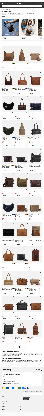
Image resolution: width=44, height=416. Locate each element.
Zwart (13, 63)
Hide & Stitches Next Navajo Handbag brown (21, 338)
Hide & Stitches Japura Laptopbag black (21, 314)
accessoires (24, 354)
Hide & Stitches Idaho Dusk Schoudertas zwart (5, 339)
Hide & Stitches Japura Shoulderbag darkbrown (5, 192)
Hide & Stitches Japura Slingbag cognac (34, 338)
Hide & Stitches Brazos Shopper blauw (34, 114)
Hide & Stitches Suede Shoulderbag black (7, 114)
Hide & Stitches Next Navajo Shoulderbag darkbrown (6, 167)
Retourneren (4, 398)
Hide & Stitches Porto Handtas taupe (7, 289)
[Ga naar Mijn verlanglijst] (38, 3)
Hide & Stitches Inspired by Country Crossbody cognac (33, 315)
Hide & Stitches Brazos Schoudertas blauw (8, 215)
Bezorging (3, 393)
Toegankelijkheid (33, 414)
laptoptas (12, 360)
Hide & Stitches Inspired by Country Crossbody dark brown (33, 192)
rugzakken (10, 354)
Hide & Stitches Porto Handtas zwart (34, 138)
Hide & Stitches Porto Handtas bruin (20, 89)
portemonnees (17, 354)
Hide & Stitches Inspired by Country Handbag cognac (19, 241)
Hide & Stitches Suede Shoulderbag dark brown (5, 90)
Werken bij (4, 403)
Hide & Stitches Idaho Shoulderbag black (35, 166)
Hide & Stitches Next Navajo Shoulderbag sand (32, 65)
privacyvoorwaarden (26, 397)
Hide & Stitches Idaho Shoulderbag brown (8, 64)
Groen (14, 63)
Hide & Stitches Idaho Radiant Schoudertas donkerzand (19, 139)
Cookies (26, 414)
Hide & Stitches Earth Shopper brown (7, 264)
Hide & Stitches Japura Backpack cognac (34, 264)
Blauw (26, 88)
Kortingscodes (4, 401)
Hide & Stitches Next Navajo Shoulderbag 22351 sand (33, 290)
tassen (3, 354)
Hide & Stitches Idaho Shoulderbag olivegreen (21, 191)
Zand (28, 63)
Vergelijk (4, 69)
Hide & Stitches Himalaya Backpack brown (35, 240)
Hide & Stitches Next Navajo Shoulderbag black (19, 167)
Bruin (28, 137)
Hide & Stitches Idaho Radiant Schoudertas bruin (19, 65)
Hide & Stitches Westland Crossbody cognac (8, 314)
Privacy (23, 414)
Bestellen (3, 394)
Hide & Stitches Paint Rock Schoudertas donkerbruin (19, 115)
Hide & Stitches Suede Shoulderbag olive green (5, 139)
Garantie (3, 399)
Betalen (3, 396)
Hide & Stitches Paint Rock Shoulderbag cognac (32, 90)
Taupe (27, 88)
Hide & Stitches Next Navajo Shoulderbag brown (19, 216)
